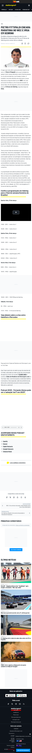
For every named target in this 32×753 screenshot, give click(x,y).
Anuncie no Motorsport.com (16, 731)
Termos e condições (11, 745)
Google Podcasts (8, 449)
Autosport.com (16, 719)
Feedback (16, 728)
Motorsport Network (13, 749)
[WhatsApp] (13, 497)
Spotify (5, 441)
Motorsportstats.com (16, 722)
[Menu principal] (2, 5)
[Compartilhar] (22, 43)
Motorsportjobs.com (16, 717)
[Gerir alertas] (25, 497)
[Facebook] (6, 497)
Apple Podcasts (8, 446)
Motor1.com (16, 714)
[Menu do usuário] (29, 5)
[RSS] (23, 703)
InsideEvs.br (16, 712)
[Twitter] (10, 497)
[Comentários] (29, 43)
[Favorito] (25, 43)
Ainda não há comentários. (16, 525)
